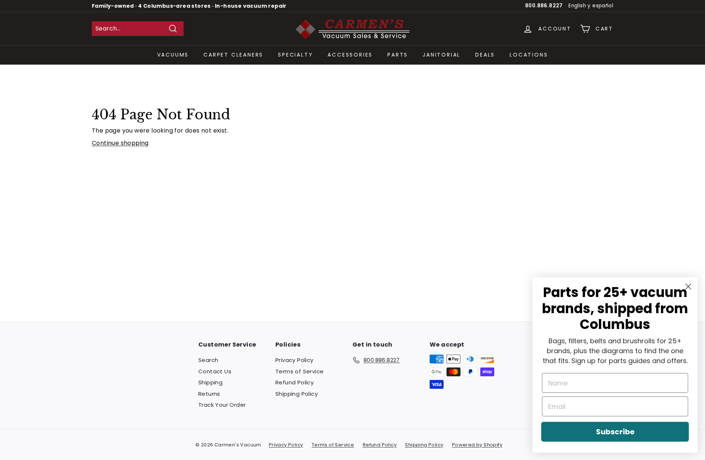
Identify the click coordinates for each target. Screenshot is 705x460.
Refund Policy (294, 382)
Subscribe (615, 432)
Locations (529, 54)
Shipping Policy (296, 394)
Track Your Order (222, 405)
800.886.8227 (544, 5)
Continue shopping (120, 143)
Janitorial (441, 54)
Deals (485, 54)
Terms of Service (299, 371)
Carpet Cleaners (233, 54)
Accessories (350, 54)
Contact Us (214, 371)
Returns (209, 394)
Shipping (210, 382)
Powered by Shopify (477, 444)
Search (208, 360)
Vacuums (173, 54)
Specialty (295, 54)
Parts (397, 54)
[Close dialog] (688, 286)
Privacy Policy (294, 360)
